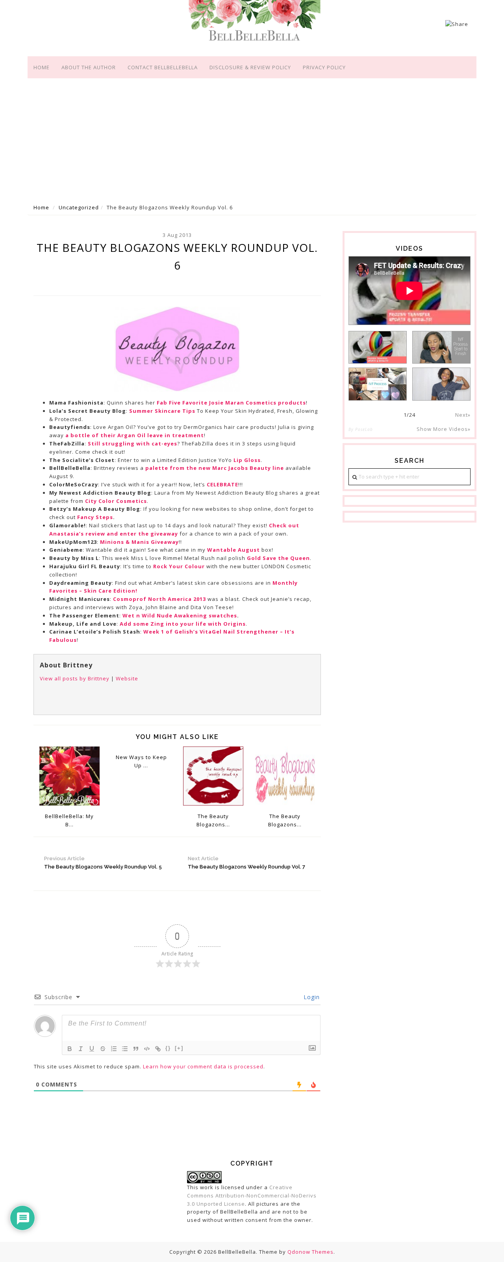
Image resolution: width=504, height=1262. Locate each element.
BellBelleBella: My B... (69, 820)
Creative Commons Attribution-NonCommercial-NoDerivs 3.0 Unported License (252, 1195)
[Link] (157, 1048)
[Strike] (102, 1048)
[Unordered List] (124, 1048)
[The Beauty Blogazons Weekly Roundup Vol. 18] (285, 775)
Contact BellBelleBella (163, 67)
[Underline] (91, 1048)
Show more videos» (444, 428)
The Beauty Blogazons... (213, 820)
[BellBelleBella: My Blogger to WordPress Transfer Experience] (69, 775)
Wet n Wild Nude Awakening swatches (179, 615)
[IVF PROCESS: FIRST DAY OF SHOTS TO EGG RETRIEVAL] (377, 384)
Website (127, 678)
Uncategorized (79, 207)
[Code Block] (146, 1048)
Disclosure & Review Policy (250, 67)
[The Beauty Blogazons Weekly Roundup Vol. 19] (213, 775)
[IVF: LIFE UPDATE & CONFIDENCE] (441, 384)
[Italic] (80, 1048)
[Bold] (69, 1048)
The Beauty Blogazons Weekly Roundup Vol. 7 (246, 862)
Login (311, 997)
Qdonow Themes (310, 1251)
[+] (179, 1048)
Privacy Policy (324, 67)
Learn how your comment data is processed (203, 1066)
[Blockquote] (135, 1048)
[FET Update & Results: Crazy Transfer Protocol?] (377, 347)
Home (41, 67)
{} (168, 1048)
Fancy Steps (95, 517)
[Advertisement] (252, 139)
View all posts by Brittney (74, 678)
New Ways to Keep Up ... (141, 761)
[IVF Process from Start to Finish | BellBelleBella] (441, 347)
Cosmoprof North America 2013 (159, 598)
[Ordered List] (113, 1048)
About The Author (88, 67)
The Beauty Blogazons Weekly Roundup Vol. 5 (103, 862)
